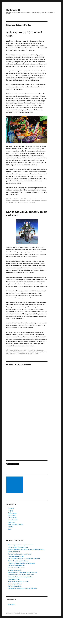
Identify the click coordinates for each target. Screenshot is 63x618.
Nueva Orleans (31, 202)
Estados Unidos (15, 200)
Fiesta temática (13, 520)
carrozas (38, 199)
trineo (37, 353)
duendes (36, 350)
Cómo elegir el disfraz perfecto (18, 547)
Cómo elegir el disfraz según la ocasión (20, 545)
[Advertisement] (15, 485)
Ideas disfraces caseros (15, 524)
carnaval (33, 199)
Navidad (30, 350)
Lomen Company (29, 352)
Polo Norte (18, 353)
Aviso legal (11, 604)
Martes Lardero (17, 202)
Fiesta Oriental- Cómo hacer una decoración (22, 572)
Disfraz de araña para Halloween (18, 561)
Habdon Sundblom (16, 352)
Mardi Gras (40, 200)
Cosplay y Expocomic (14, 570)
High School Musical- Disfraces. (18, 581)
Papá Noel (12, 353)
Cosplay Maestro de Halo (16, 556)
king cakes (22, 200)
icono (22, 352)
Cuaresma (44, 199)
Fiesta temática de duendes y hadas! (19, 554)
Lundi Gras (34, 200)
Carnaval (27, 199)
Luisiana (28, 200)
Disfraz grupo (12, 513)
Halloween (11, 522)
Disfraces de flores (14, 552)
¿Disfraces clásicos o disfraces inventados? (21, 563)
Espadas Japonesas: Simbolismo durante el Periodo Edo (26, 549)
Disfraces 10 (13, 10)
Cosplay (10, 510)
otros (9, 529)
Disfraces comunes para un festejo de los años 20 (24, 558)
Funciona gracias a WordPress (29, 613)
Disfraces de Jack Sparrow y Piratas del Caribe (22, 588)
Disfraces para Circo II (15, 584)
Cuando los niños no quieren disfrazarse (21, 574)
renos (27, 353)
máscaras (24, 202)
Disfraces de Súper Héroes (16, 565)
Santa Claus (32, 353)
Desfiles (8, 200)
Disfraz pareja (12, 517)
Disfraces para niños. (14, 586)
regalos (23, 353)
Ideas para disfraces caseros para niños (20, 577)
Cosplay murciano (14, 579)
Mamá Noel (38, 352)
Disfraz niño (12, 515)
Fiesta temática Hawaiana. (16, 568)
